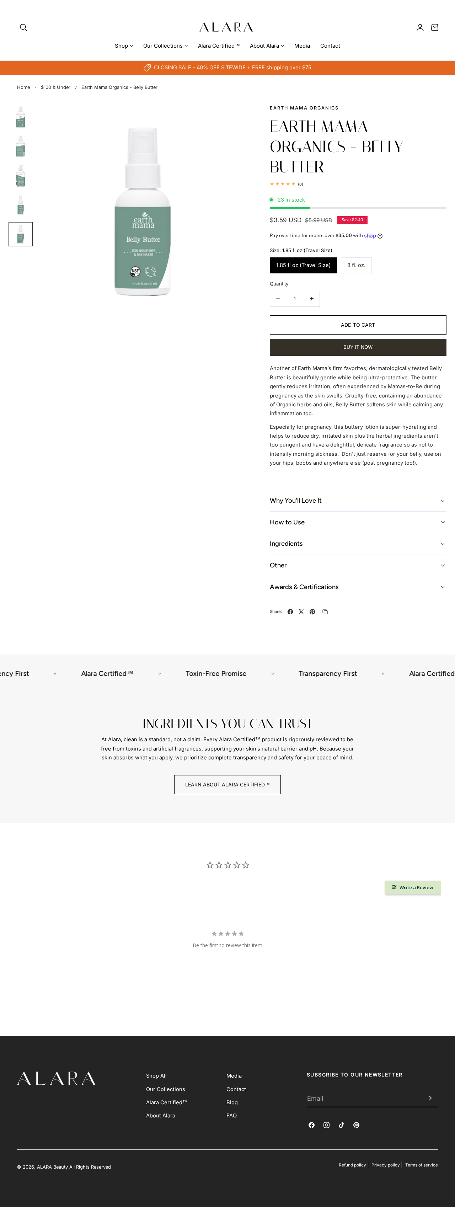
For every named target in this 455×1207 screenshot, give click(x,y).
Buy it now (358, 347)
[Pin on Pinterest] (312, 611)
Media (234, 1076)
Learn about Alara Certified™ (227, 784)
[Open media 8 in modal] (236, 116)
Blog (232, 1102)
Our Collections (165, 1089)
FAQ (231, 1115)
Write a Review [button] (416, 887)
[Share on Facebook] (290, 611)
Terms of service (421, 1165)
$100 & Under (55, 87)
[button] (23, 27)
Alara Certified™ (167, 1102)
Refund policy (352, 1165)
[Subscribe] (429, 1098)
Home (23, 87)
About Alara (160, 1115)
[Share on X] (301, 611)
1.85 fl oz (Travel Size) (303, 265)
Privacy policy (385, 1165)
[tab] (21, 117)
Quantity (279, 284)
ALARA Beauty (52, 1167)
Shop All (156, 1076)
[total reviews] (358, 184)
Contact (236, 1089)
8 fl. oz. (356, 265)
